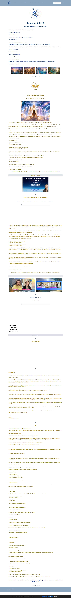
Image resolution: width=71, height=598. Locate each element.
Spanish (56, 2)
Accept (44, 596)
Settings (55, 596)
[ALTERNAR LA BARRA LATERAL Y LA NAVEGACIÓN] (63, 3)
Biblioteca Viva (37, 2)
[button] (35, 175)
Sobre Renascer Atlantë (46, 2)
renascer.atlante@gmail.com (54, 272)
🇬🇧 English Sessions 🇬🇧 (28, 2)
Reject (50, 596)
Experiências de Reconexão (17, 2)
